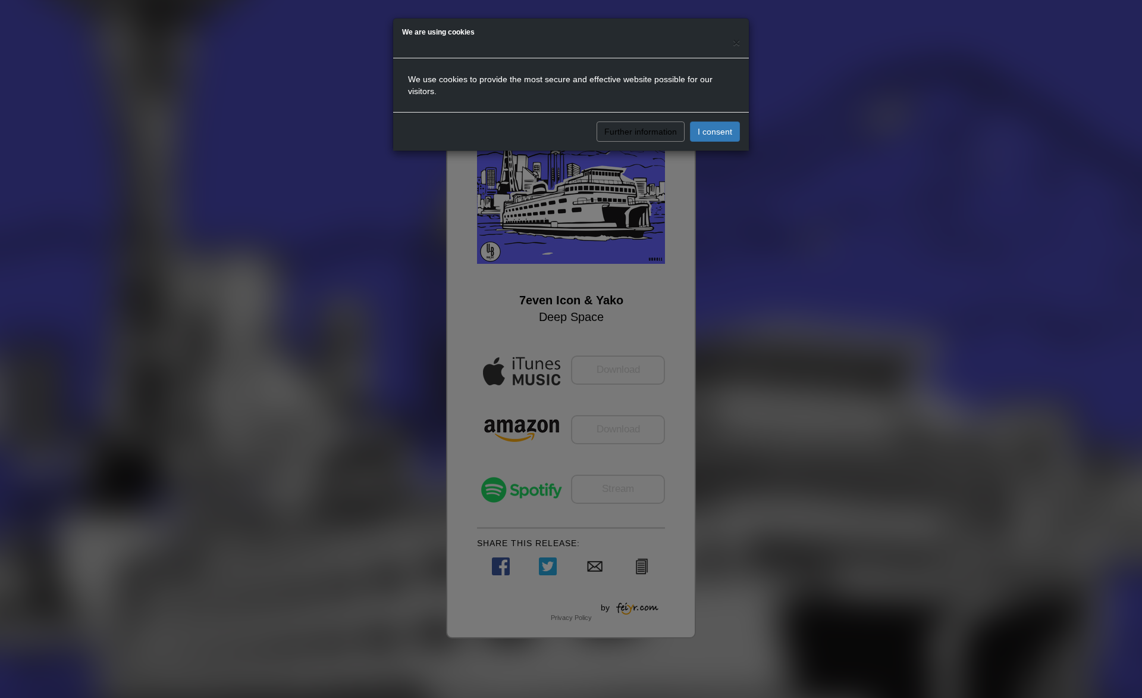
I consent (715, 131)
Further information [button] (640, 131)
